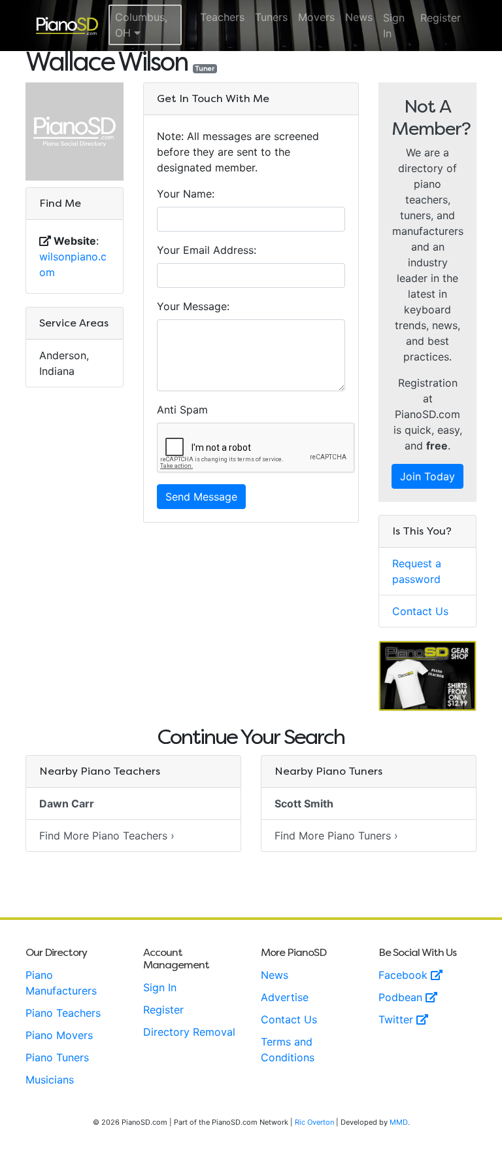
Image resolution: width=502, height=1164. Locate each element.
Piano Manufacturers (61, 982)
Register (440, 17)
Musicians (49, 1079)
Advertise (285, 997)
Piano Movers (59, 1035)
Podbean (402, 997)
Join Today (427, 476)
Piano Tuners (57, 1057)
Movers (316, 17)
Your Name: (185, 193)
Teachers (222, 17)
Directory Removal (189, 1031)
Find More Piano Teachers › (107, 835)
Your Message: (193, 306)
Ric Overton (314, 1122)
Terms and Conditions (287, 1049)
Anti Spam (182, 409)
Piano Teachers (63, 1012)
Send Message (201, 496)
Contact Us (420, 611)
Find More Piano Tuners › (336, 835)
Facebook (404, 974)
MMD (399, 1122)
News (359, 17)
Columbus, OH (141, 24)
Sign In (394, 25)
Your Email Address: (206, 249)
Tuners (271, 17)
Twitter (397, 1019)
